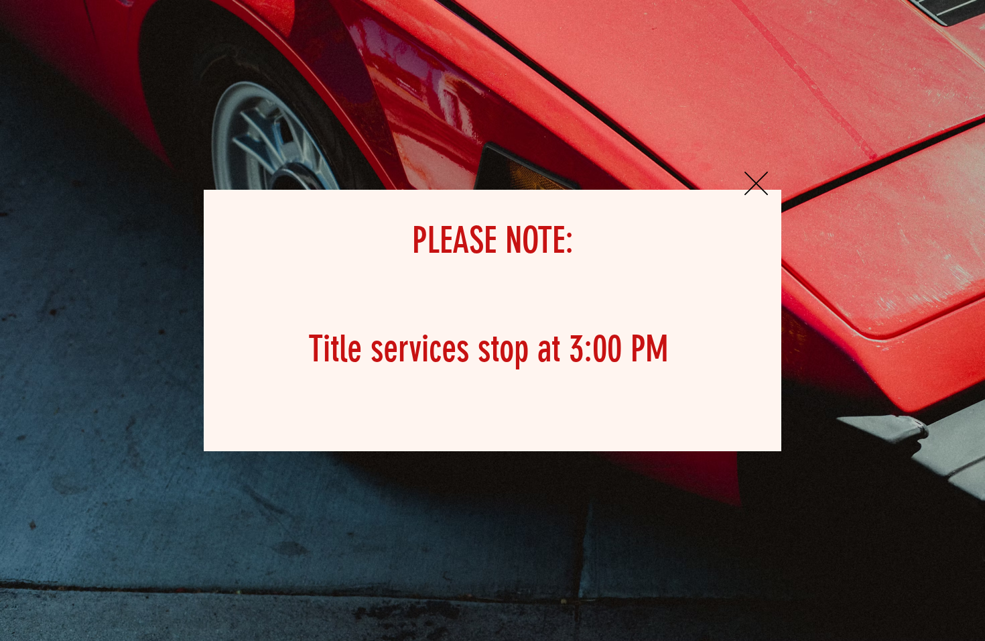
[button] (756, 183)
